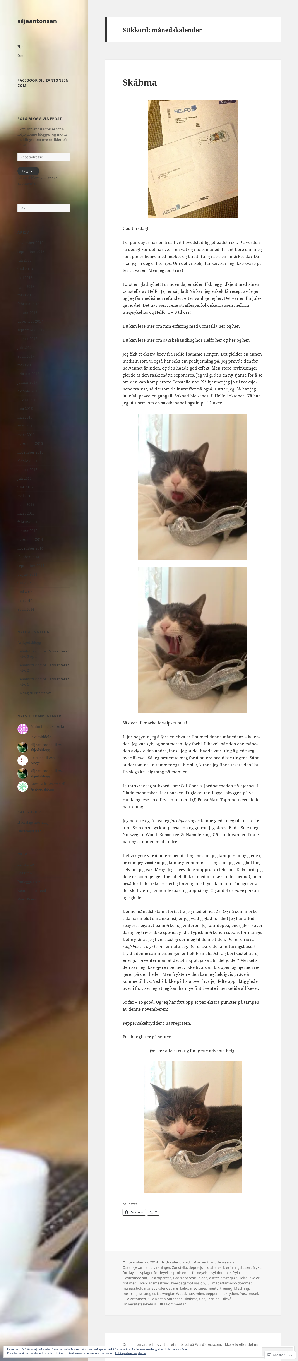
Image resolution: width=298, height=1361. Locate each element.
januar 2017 (27, 382)
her (222, 326)
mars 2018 (26, 295)
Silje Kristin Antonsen (165, 1298)
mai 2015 (25, 495)
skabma (190, 1298)
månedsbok (132, 1288)
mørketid (180, 1288)
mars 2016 (26, 434)
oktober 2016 (28, 391)
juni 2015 (25, 487)
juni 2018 (25, 269)
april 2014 (25, 609)
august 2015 (27, 469)
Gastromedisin (135, 1277)
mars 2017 (26, 365)
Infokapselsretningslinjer (130, 1353)
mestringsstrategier (139, 1293)
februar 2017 (28, 373)
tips (202, 1298)
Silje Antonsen (134, 1298)
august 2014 (27, 574)
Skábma (140, 82)
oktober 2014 (28, 557)
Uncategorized (29, 831)
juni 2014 (25, 591)
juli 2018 (24, 260)
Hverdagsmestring (33, 822)
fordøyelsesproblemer (172, 1272)
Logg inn (24, 873)
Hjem (22, 46)
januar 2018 (27, 312)
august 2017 (27, 338)
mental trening (220, 1288)
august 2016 (27, 399)
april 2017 (25, 356)
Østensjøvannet (136, 1267)
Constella (179, 1267)
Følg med (28, 171)
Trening (213, 1298)
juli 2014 (24, 583)
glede (202, 1277)
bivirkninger (160, 1267)
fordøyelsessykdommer (211, 1272)
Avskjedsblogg (29, 642)
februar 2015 (28, 522)
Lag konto (25, 864)
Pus (243, 1293)
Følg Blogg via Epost (39, 118)
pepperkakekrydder (222, 1293)
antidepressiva (222, 1262)
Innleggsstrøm (29, 881)
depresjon (197, 1267)
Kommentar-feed (31, 890)
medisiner (198, 1288)
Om (20, 55)
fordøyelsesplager (137, 1272)
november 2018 (30, 242)
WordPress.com (30, 899)
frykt (236, 1272)
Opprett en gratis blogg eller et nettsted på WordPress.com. (172, 1344)
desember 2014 (30, 539)
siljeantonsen (37, 21)
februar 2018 (28, 303)
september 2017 (30, 330)
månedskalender (157, 1288)
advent (203, 1262)
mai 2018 (25, 277)
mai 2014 (25, 600)
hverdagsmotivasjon (188, 1283)
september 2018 (30, 251)
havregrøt (228, 1277)
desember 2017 (30, 321)
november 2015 (30, 452)
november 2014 (30, 548)
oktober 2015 (28, 461)
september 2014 (30, 565)
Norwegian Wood (171, 1293)
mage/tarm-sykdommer (231, 1283)
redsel (253, 1293)
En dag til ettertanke (34, 693)
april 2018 (25, 286)
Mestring (241, 1288)
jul (209, 1283)
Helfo (243, 1277)
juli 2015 (24, 478)
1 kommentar (174, 1304)
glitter (214, 1277)
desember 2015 (30, 443)
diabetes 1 (215, 1267)
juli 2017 (24, 347)
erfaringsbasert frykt (243, 1267)
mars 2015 (26, 513)
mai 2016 (25, 417)
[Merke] (43, 207)
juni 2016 (25, 408)
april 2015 (25, 504)
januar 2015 (27, 530)
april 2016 (25, 426)
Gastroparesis (185, 1277)
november (196, 1293)
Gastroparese (160, 1277)
